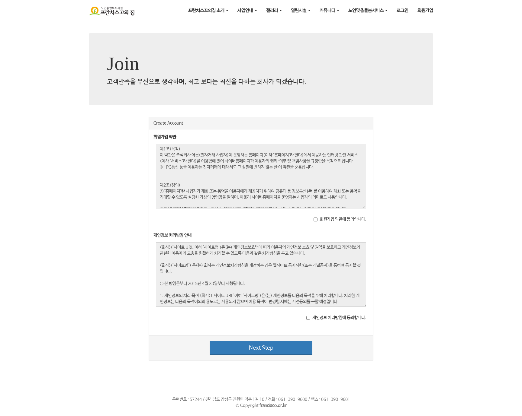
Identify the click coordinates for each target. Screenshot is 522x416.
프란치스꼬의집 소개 (206, 10)
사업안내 (245, 10)
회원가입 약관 (164, 137)
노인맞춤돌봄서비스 (366, 10)
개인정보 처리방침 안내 (172, 235)
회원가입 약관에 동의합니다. (343, 219)
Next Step (261, 348)
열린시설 (299, 10)
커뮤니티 (328, 10)
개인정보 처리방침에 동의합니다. (339, 317)
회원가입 (425, 10)
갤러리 (272, 10)
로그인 (402, 10)
